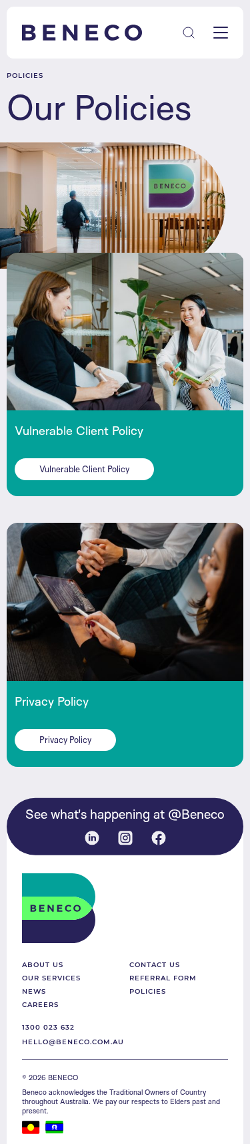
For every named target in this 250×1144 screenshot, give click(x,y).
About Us (42, 964)
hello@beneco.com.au (73, 1042)
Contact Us (154, 964)
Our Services (51, 978)
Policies (147, 991)
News (34, 991)
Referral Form (163, 978)
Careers (40, 1004)
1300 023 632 (48, 1027)
